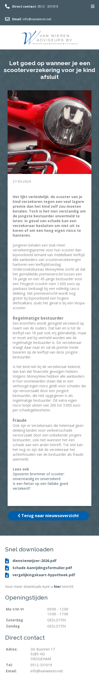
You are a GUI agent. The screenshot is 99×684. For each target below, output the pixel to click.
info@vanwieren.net (37, 19)
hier (57, 586)
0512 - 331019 (48, 6)
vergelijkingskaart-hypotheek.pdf (43, 574)
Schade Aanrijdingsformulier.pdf (41, 567)
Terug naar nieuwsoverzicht (49, 515)
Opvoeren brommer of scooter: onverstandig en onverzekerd (38, 476)
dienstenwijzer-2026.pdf (34, 560)
